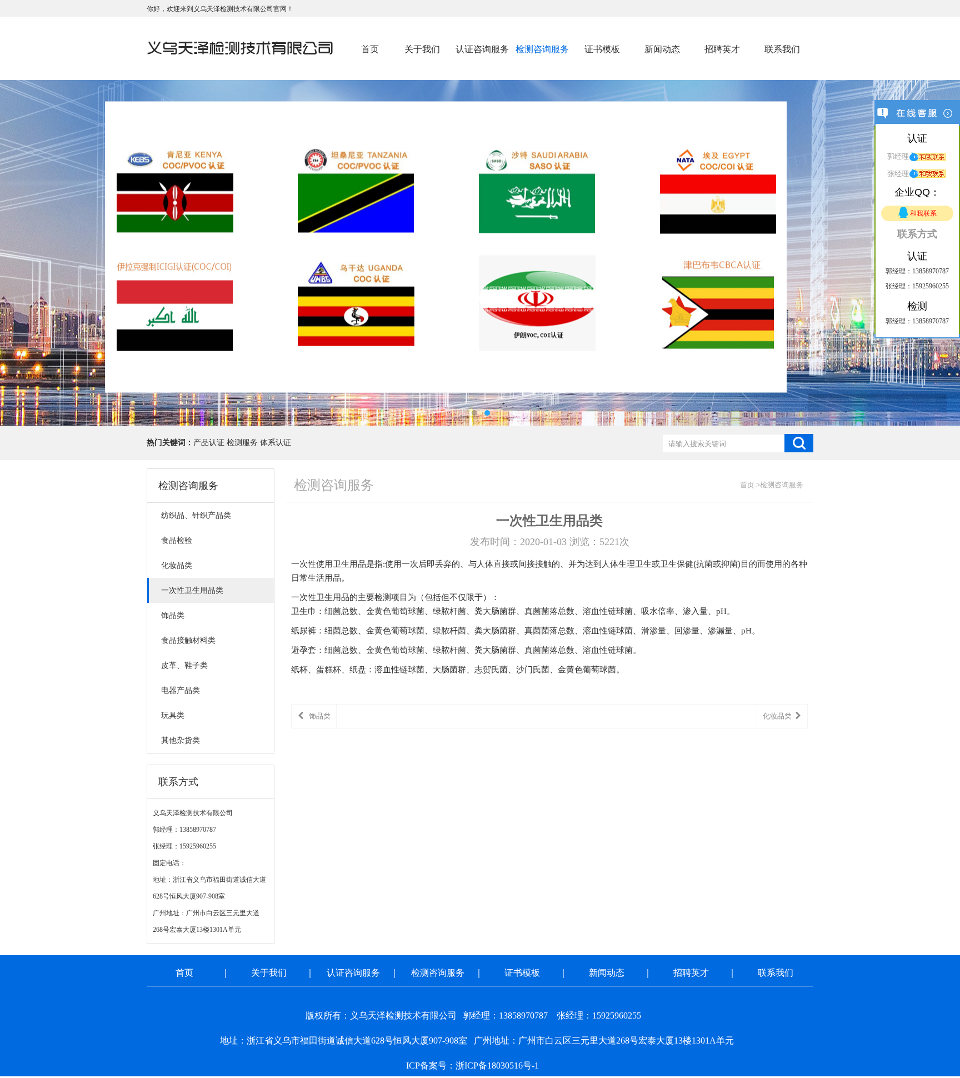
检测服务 (242, 442)
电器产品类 (180, 690)
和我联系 (923, 213)
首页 (370, 49)
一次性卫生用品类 (192, 590)
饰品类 (172, 615)
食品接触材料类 (188, 640)
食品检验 (176, 540)
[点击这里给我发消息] (928, 156)
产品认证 (208, 442)
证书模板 (602, 49)
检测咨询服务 (542, 49)
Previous (19, 252)
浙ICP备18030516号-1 (497, 1065)
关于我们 (422, 49)
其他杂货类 (180, 740)
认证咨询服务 (482, 49)
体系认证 (275, 442)
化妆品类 (176, 565)
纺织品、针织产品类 (196, 515)
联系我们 (782, 49)
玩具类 (172, 715)
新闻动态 (662, 49)
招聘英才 (722, 49)
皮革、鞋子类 (184, 665)
